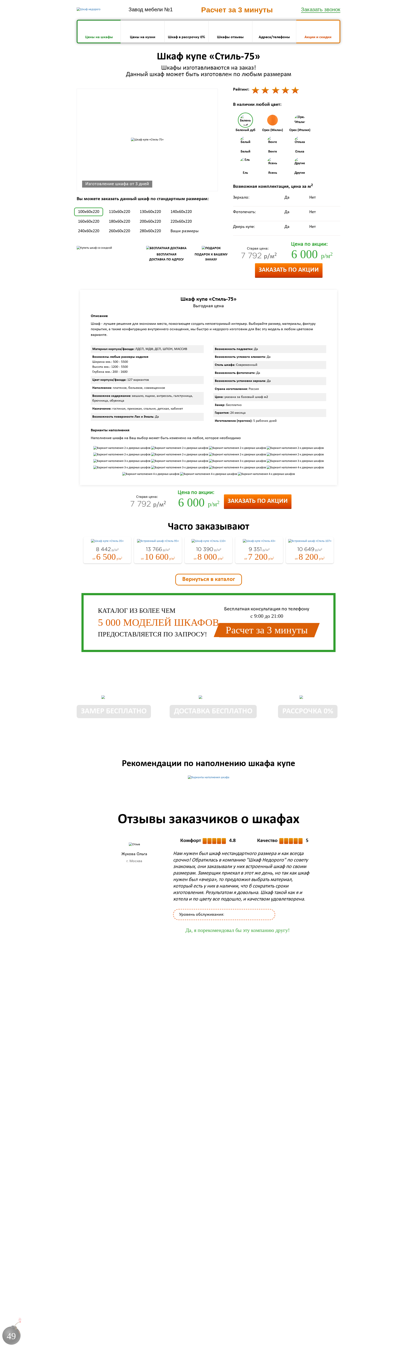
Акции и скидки (317, 37)
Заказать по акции (289, 270)
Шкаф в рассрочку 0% (186, 37)
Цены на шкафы (99, 37)
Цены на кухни (142, 37)
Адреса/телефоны (274, 37)
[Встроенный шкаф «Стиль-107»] (309, 541)
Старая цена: (258, 249)
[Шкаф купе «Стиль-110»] (208, 541)
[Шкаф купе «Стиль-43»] (259, 541)
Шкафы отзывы (230, 37)
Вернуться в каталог (208, 579)
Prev (86, 871)
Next (325, 871)
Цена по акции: (309, 244)
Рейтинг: (241, 89)
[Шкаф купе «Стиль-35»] (107, 541)
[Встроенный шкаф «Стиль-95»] (158, 541)
